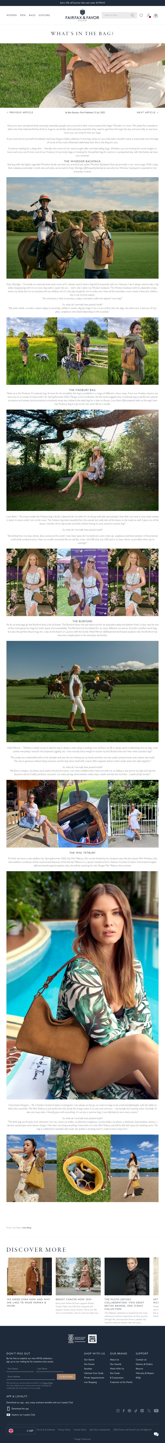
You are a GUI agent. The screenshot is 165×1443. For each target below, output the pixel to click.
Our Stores (89, 1359)
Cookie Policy (80, 1429)
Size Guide (115, 1373)
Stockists (88, 1368)
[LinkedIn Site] (142, 1411)
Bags (32, 15)
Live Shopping (90, 1382)
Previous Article (21, 112)
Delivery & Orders (144, 1364)
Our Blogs (17, 1228)
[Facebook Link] (124, 1410)
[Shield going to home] (79, 15)
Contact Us (141, 1359)
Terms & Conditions (46, 1429)
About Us (114, 1359)
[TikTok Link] (135, 1410)
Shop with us (94, 1353)
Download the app (20, 1408)
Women (11, 15)
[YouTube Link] (156, 1410)
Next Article (146, 112)
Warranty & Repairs (145, 1373)
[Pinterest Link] (129, 1410)
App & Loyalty (17, 1396)
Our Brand (118, 1353)
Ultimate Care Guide (93, 1373)
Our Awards (115, 1364)
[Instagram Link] (118, 1410)
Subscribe (66, 1376)
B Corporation (117, 1377)
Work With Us (117, 1368)
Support (142, 1353)
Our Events (89, 1364)
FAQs (138, 1377)
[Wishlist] (141, 15)
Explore (44, 15)
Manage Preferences (82, 1439)
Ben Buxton (73, 112)
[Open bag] (156, 15)
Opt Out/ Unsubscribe (100, 1429)
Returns (139, 1368)
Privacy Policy (48, 1383)
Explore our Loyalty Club (23, 1414)
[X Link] (149, 1410)
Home (8, 1228)
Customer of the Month (121, 1382)
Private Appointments (94, 1377)
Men (23, 15)
